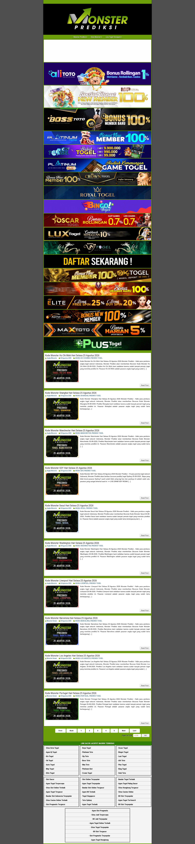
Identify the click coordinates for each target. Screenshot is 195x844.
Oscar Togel (123, 748)
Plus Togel (122, 765)
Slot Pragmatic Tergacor (55, 804)
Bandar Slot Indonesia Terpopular (59, 796)
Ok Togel (49, 760)
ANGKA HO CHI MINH (82, 358)
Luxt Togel (122, 756)
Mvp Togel (50, 769)
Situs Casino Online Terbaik (56, 800)
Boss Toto (86, 760)
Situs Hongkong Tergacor (128, 788)
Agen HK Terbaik (88, 792)
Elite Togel (50, 773)
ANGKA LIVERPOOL (82, 583)
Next (124, 731)
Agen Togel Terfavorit (127, 800)
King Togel (122, 769)
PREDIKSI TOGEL (96, 358)
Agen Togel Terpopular (91, 783)
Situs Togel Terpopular (100, 827)
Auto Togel (50, 765)
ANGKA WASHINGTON (83, 546)
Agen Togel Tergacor (54, 792)
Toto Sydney (87, 800)
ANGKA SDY (79, 471)
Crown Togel (87, 773)
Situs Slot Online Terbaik (55, 788)
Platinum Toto (87, 752)
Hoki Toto (122, 773)
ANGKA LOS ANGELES (83, 658)
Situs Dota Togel (52, 748)
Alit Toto (121, 760)
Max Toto (85, 765)
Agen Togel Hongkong (100, 840)
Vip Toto (85, 756)
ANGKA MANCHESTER (83, 433)
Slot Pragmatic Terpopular (100, 836)
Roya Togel (86, 748)
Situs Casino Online (125, 792)
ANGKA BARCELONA (82, 621)
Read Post (145, 385)
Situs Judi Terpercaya (100, 815)
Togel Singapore (88, 796)
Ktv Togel (49, 756)
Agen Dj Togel (51, 752)
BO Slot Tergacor (100, 831)
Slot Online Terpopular (91, 779)
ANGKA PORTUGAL (82, 696)
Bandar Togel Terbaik (126, 779)
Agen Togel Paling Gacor (128, 783)
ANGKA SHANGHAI (82, 396)
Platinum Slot (87, 769)
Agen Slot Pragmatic (100, 811)
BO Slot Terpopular (125, 796)
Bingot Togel (123, 752)
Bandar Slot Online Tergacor (93, 788)
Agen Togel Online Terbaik (100, 823)
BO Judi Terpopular (100, 819)
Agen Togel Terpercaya (55, 783)
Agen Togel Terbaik (90, 804)
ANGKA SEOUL (80, 508)
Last (134, 731)
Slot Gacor (50, 779)
